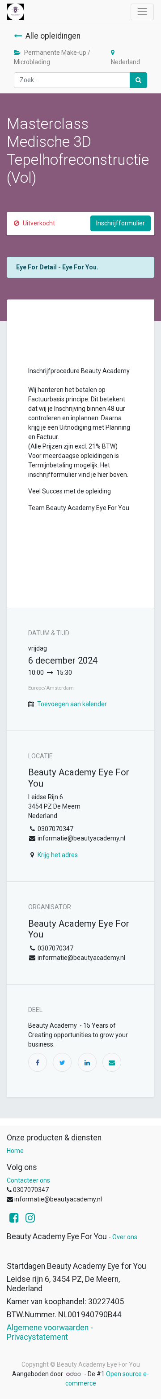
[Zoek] (138, 80)
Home (15, 1150)
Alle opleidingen (52, 35)
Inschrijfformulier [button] (120, 223)
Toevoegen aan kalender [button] (72, 704)
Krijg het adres (58, 854)
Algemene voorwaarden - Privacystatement (50, 1332)
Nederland (125, 62)
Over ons (124, 1237)
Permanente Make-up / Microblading (52, 57)
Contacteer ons (28, 1180)
